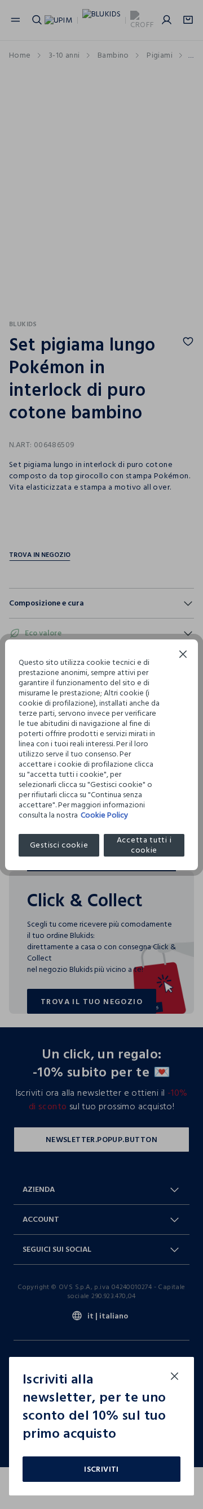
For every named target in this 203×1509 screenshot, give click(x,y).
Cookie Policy (104, 814)
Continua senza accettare (183, 655)
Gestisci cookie (59, 844)
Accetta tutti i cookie (144, 845)
